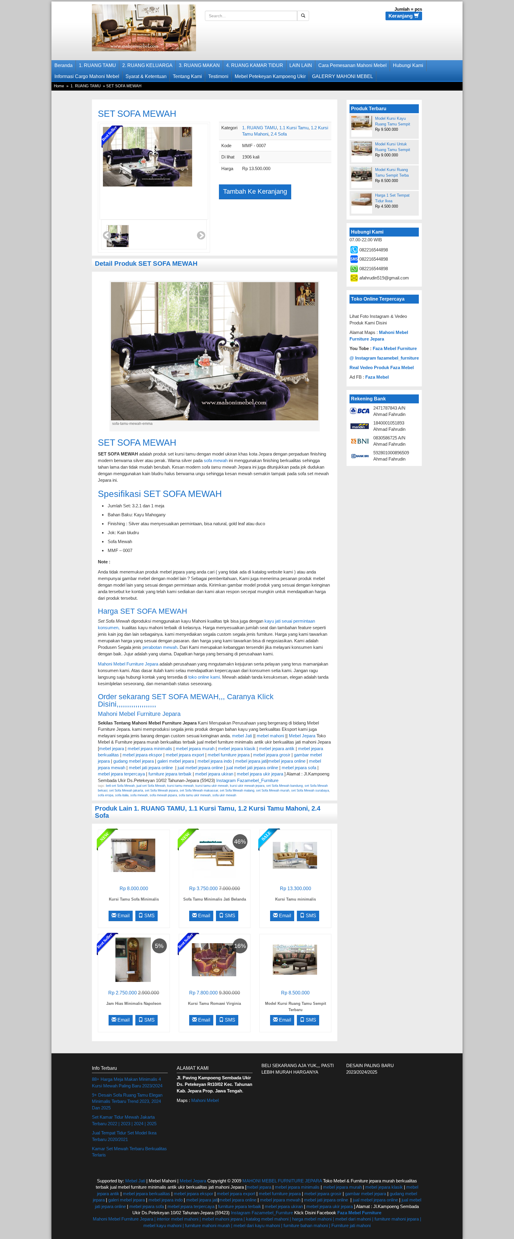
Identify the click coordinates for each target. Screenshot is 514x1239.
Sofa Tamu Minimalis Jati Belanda (214, 899)
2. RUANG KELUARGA (147, 65)
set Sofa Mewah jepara (161, 790)
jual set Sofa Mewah (151, 785)
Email (123, 915)
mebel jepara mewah (280, 1199)
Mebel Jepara (302, 735)
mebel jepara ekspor (142, 754)
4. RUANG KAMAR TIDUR (254, 65)
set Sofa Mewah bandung (284, 785)
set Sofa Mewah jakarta (126, 790)
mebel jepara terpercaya (121, 773)
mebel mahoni (270, 735)
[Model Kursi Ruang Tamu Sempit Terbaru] (295, 959)
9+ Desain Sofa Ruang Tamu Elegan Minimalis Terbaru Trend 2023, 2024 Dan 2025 (127, 1101)
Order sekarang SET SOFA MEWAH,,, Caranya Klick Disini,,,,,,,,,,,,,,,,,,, (186, 700)
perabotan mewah (159, 647)
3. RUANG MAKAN (199, 65)
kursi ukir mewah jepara (247, 785)
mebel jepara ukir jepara (260, 773)
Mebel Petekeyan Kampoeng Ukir (270, 76)
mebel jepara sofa (299, 767)
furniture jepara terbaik (170, 773)
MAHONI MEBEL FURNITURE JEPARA (282, 1180)
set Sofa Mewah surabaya (310, 790)
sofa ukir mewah (224, 795)
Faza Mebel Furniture (395, 348)
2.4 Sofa (279, 133)
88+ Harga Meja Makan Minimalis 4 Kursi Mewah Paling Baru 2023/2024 (127, 1082)
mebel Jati (242, 735)
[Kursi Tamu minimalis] (295, 854)
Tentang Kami (187, 76)
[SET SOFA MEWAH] (147, 171)
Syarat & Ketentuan (146, 76)
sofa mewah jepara (163, 795)
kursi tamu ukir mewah (211, 785)
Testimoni (218, 76)
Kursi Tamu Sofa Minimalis (134, 899)
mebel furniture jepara (229, 754)
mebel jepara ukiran (214, 773)
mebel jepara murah (194, 748)
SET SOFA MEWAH (137, 114)
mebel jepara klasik (236, 748)
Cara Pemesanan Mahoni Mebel (352, 65)
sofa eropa (105, 795)
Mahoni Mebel (205, 1100)
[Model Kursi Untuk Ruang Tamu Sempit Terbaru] (361, 149)
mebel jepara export (185, 754)
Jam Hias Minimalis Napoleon (133, 1003)
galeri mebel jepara (175, 761)
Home (59, 86)
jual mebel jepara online (200, 767)
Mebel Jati (135, 1180)
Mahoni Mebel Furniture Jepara (128, 663)
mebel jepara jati (250, 761)
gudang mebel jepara (133, 761)
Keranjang (401, 16)
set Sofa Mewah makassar (199, 790)
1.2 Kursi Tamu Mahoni (273, 808)
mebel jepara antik (276, 748)
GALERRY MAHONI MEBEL (342, 76)
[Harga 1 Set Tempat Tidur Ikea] (361, 199)
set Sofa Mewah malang (237, 790)
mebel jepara (111, 748)
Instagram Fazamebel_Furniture (247, 780)
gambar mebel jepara (365, 1193)
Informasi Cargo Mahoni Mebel (86, 76)
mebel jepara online (286, 761)
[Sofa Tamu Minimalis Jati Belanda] (214, 854)
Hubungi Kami (408, 65)
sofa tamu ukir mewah (195, 795)
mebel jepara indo (214, 761)
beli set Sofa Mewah (120, 785)
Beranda (63, 65)
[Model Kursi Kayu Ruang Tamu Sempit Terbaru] (361, 123)
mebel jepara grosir (271, 754)
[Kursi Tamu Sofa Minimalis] (133, 854)
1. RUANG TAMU (97, 65)
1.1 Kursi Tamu (293, 127)
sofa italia (121, 795)
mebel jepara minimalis (150, 748)
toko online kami (204, 677)
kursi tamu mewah (180, 785)
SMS (149, 915)
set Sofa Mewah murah (272, 790)
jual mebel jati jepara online (252, 767)
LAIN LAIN (300, 65)
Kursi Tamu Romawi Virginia (214, 1003)
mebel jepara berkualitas (146, 1193)
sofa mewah (216, 460)
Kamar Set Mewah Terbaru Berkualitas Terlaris (129, 1151)
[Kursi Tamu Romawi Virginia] (214, 959)
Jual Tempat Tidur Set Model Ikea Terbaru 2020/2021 (124, 1136)
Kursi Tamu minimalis (295, 899)
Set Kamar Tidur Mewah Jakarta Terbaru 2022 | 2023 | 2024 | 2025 (124, 1120)
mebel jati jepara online (151, 767)
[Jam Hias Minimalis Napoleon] (133, 959)
